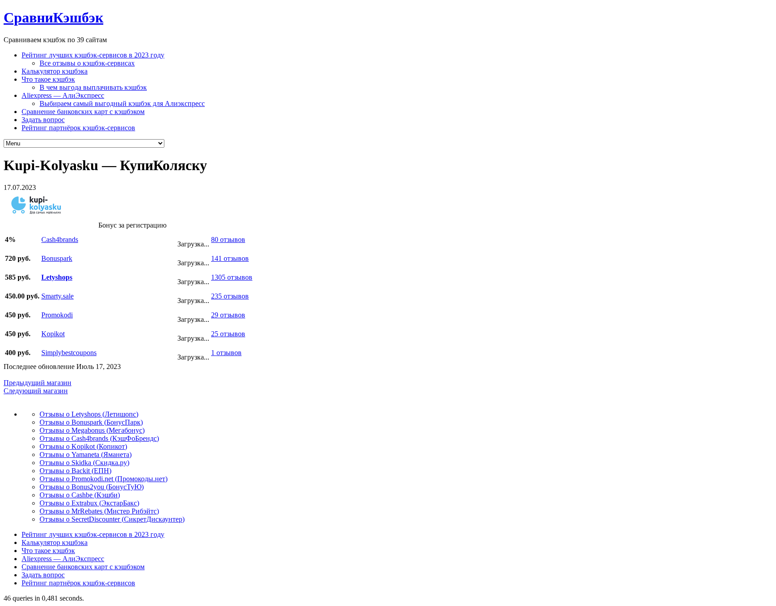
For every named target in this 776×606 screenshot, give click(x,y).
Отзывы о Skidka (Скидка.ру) (84, 462)
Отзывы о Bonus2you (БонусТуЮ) (92, 487)
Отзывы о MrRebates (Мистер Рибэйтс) (99, 511)
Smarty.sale (57, 296)
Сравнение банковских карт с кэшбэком (83, 111)
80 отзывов (228, 239)
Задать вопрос (43, 119)
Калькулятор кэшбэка (55, 71)
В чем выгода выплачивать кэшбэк (93, 87)
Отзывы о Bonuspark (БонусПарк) (91, 422)
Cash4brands (59, 239)
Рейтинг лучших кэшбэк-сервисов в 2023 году (93, 55)
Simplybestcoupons (69, 352)
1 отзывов (226, 352)
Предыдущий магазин (37, 382)
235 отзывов (230, 296)
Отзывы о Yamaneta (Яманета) (86, 454)
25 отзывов (228, 334)
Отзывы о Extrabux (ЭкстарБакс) (89, 503)
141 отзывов (230, 258)
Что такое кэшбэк (48, 79)
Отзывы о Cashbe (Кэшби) (80, 495)
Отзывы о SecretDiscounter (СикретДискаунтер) (112, 519)
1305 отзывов (231, 277)
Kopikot (53, 334)
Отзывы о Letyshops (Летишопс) (89, 414)
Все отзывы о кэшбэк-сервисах (87, 63)
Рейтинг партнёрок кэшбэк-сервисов (78, 128)
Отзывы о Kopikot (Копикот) (83, 446)
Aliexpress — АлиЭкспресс (63, 95)
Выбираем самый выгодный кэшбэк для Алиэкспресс (122, 103)
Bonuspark (56, 258)
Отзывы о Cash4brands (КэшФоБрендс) (99, 438)
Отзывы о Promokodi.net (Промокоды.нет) (104, 479)
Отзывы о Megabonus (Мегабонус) (92, 430)
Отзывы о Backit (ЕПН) (75, 470)
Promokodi (57, 315)
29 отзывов (228, 315)
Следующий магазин (36, 391)
